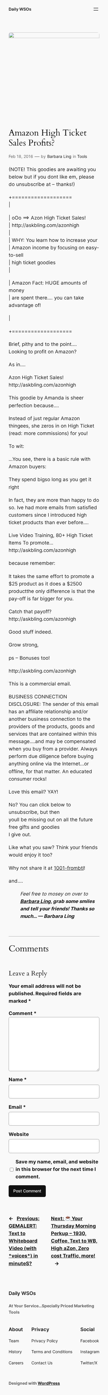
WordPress (49, 1383)
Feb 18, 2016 (21, 156)
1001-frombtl (69, 868)
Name (18, 1079)
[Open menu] (95, 9)
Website (19, 1134)
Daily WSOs (20, 9)
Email (17, 1107)
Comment (23, 1013)
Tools (82, 156)
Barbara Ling (59, 156)
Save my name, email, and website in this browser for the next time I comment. (57, 1169)
